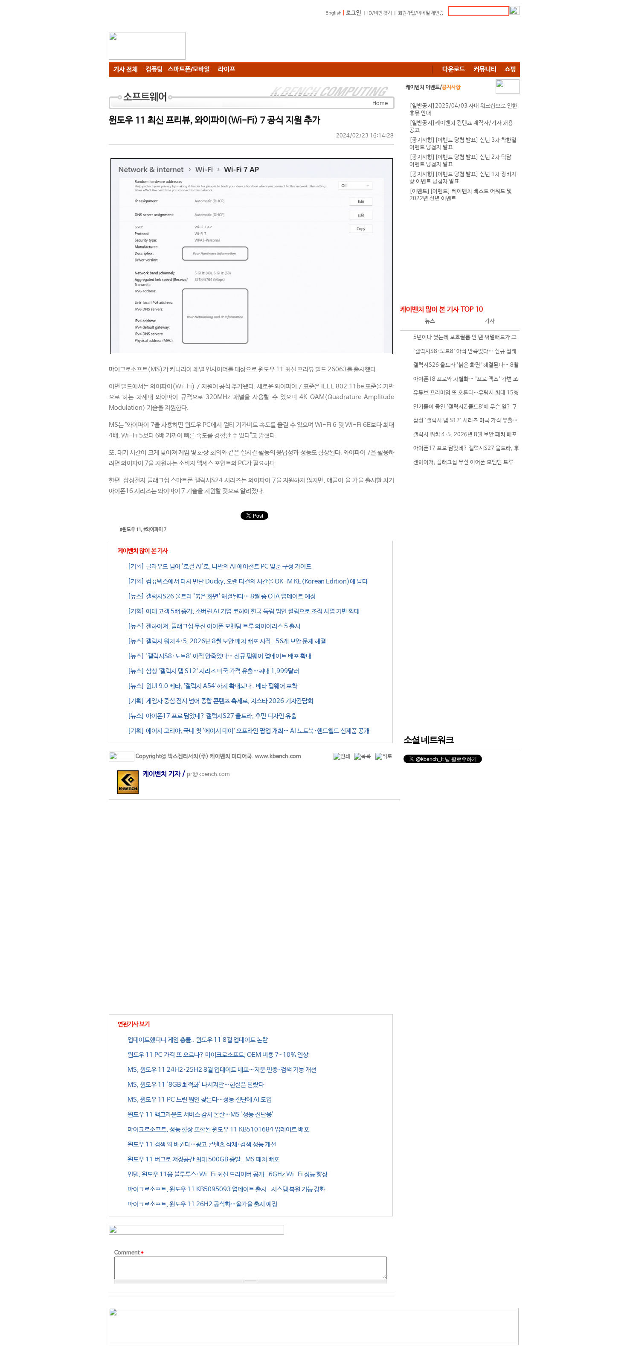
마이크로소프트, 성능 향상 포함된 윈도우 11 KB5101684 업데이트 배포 (217, 1129)
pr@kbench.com (208, 774)
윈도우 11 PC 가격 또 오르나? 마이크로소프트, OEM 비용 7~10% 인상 (216, 1054)
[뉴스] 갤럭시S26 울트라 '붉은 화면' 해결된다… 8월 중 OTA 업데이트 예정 (220, 596)
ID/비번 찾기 (379, 13)
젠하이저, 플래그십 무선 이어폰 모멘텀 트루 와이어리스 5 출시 (458, 464)
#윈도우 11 (130, 529)
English (333, 13)
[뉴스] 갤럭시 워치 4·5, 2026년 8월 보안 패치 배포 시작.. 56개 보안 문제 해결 (225, 641)
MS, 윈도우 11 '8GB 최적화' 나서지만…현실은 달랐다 (194, 1084)
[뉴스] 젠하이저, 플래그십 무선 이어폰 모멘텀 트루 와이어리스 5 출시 (212, 626)
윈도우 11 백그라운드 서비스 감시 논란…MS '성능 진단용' (199, 1114)
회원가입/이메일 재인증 (421, 13)
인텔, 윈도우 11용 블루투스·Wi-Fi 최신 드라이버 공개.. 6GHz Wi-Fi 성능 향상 (226, 1174)
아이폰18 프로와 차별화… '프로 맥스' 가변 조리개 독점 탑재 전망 (460, 381)
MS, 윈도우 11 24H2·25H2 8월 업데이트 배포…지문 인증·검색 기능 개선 (220, 1069)
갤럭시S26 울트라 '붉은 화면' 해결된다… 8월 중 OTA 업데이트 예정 (460, 367)
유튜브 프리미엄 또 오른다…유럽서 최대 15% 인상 (460, 395)
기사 (490, 321)
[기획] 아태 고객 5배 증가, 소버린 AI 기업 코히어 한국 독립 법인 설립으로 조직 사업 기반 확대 (242, 611)
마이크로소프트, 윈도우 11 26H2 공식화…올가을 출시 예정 (201, 1204)
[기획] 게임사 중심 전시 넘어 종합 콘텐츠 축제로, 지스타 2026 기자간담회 (219, 701)
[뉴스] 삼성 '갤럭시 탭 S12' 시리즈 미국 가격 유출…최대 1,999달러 (212, 671)
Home (380, 103)
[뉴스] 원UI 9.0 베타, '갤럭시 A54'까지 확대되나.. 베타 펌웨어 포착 (211, 686)
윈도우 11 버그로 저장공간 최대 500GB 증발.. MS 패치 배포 (202, 1159)
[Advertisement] (364, 40)
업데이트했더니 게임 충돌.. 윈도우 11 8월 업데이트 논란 (196, 1040)
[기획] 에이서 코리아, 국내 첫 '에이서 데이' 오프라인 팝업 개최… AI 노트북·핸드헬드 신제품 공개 (247, 731)
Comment (129, 1253)
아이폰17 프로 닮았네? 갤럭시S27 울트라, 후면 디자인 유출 (460, 450)
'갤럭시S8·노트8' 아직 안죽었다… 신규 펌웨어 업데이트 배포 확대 (459, 353)
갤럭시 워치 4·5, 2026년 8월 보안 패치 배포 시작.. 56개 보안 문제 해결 (459, 437)
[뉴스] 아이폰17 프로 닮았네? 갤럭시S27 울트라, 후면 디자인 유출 (210, 716)
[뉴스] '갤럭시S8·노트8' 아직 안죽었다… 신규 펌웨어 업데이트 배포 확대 (218, 656)
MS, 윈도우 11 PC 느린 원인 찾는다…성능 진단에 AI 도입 (198, 1099)
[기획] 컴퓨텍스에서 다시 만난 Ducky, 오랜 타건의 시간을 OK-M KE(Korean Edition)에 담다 (246, 581)
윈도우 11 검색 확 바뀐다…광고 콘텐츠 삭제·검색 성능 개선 (200, 1144)
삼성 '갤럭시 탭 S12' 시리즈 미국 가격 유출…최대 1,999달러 (460, 422)
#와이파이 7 (154, 529)
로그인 (353, 13)
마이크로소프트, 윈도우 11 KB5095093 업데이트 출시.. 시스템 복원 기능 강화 (225, 1189)
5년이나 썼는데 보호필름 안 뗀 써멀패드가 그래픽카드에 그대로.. (459, 339)
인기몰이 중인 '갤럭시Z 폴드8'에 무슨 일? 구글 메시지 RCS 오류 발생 (459, 409)
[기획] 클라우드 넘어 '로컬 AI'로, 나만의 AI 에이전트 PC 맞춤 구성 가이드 (218, 566)
